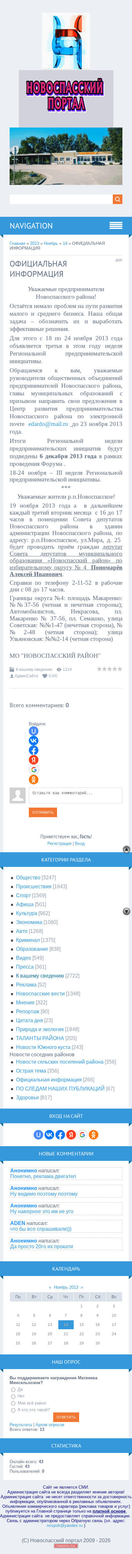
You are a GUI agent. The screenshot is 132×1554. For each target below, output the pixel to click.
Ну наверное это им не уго (41, 1211)
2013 (34, 243)
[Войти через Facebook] (33, 750)
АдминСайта (26, 676)
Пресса (25, 967)
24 (114, 1334)
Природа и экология (40, 1029)
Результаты (21, 1424)
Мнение (25, 1002)
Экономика (29, 922)
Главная (17, 243)
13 (50, 1325)
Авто (22, 931)
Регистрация (59, 843)
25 (18, 1343)
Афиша (25, 904)
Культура (26, 913)
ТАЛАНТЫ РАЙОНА (40, 1038)
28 (66, 1343)
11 (18, 1325)
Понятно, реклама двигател (43, 1176)
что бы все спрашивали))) (40, 1229)
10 (114, 1315)
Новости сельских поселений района (59, 1062)
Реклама (26, 984)
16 (97, 1325)
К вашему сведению (34, 669)
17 (114, 1325)
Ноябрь (51, 243)
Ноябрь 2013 (66, 1287)
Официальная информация (49, 1079)
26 (34, 1343)
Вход (80, 843)
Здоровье (27, 1097)
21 (66, 1334)
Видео (23, 958)
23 (97, 1334)
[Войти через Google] (34, 770)
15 (81, 1325)
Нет (21, 1396)
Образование (32, 949)
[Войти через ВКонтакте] (33, 740)
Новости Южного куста (43, 1047)
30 (97, 1343)
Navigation (31, 226)
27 (50, 1343)
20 (50, 1334)
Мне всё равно (32, 1403)
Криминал (28, 940)
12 (34, 1325)
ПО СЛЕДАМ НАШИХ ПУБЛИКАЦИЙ (60, 1088)
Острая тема (31, 1071)
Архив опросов (50, 1424)
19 (34, 1334)
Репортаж (27, 1011)
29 (81, 1343)
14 (65, 243)
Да (20, 1389)
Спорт (23, 895)
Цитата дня (29, 1020)
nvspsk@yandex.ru (65, 1525)
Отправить (43, 812)
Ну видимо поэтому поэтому (44, 1194)
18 (18, 1334)
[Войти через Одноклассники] (33, 779)
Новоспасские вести (40, 993)
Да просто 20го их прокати (41, 1246)
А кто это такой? (34, 1409)
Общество (28, 877)
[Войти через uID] (33, 731)
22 (81, 1334)
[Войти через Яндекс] (33, 760)
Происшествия (34, 886)
